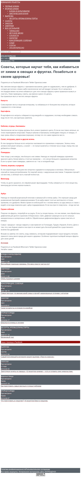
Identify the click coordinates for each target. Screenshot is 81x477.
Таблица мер (14, 30)
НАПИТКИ (13, 38)
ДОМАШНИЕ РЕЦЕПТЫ (10, 2)
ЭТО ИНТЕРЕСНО (16, 47)
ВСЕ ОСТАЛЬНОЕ (12, 28)
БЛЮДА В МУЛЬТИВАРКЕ (19, 11)
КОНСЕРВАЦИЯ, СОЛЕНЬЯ (20, 40)
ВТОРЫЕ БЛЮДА (12, 8)
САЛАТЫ (8, 21)
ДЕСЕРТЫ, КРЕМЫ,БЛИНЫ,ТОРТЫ (23, 18)
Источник (4, 243)
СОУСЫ (12, 45)
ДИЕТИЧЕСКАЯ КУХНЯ (18, 13)
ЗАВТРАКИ (9, 26)
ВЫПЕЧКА (9, 16)
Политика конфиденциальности (13, 469)
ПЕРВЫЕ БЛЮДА (12, 6)
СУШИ (11, 43)
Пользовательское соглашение (38, 469)
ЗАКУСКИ (9, 23)
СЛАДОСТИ (14, 35)
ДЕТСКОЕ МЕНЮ (16, 33)
